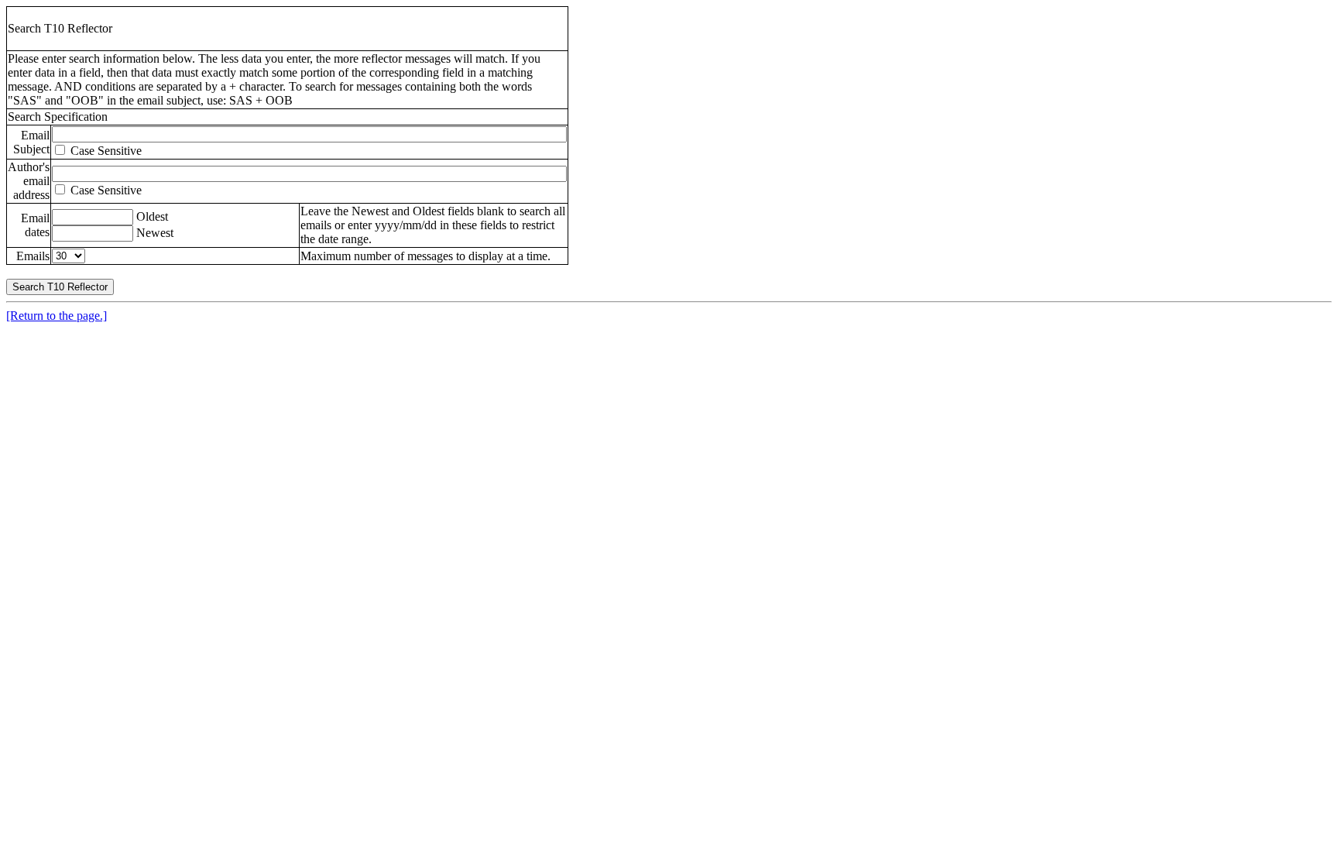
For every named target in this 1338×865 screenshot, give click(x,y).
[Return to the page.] (56, 315)
